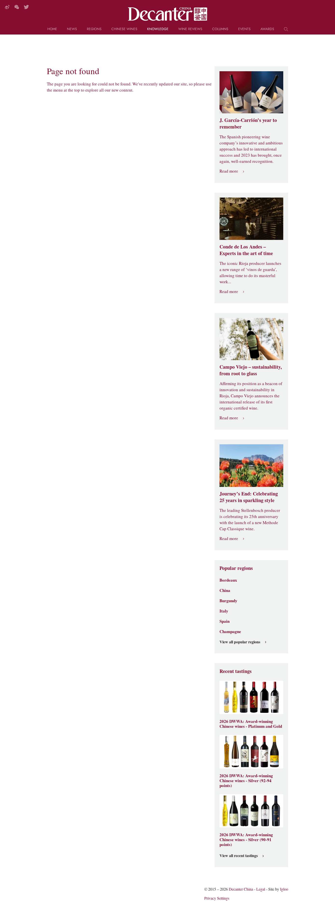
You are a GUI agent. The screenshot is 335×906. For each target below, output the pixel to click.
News (72, 29)
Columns (220, 29)
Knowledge (157, 29)
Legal (260, 889)
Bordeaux (228, 580)
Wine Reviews (190, 29)
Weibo (7, 7)
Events (244, 29)
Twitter (26, 7)
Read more (228, 171)
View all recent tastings (238, 856)
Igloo (284, 889)
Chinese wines (124, 29)
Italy (223, 611)
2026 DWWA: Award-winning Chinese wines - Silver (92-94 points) (246, 780)
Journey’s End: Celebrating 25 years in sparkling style (248, 497)
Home (52, 29)
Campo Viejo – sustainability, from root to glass (250, 370)
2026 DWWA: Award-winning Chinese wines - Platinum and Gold (250, 724)
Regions (94, 29)
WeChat (16, 7)
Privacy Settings (216, 898)
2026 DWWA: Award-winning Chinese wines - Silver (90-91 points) (246, 839)
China (224, 590)
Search (286, 31)
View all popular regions (239, 642)
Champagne (230, 631)
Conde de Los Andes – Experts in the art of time (246, 250)
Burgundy (228, 600)
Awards (267, 29)
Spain (224, 621)
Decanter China (167, 14)
